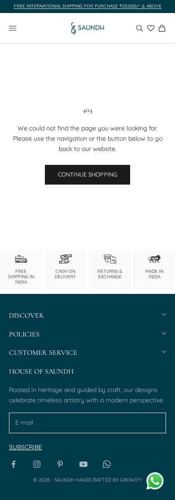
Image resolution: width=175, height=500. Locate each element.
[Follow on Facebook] (13, 464)
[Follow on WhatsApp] (106, 464)
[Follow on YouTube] (83, 464)
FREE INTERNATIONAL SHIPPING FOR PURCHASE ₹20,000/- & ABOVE (88, 6)
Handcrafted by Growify (109, 480)
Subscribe (25, 447)
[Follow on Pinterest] (60, 464)
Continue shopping (87, 174)
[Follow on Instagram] (36, 464)
